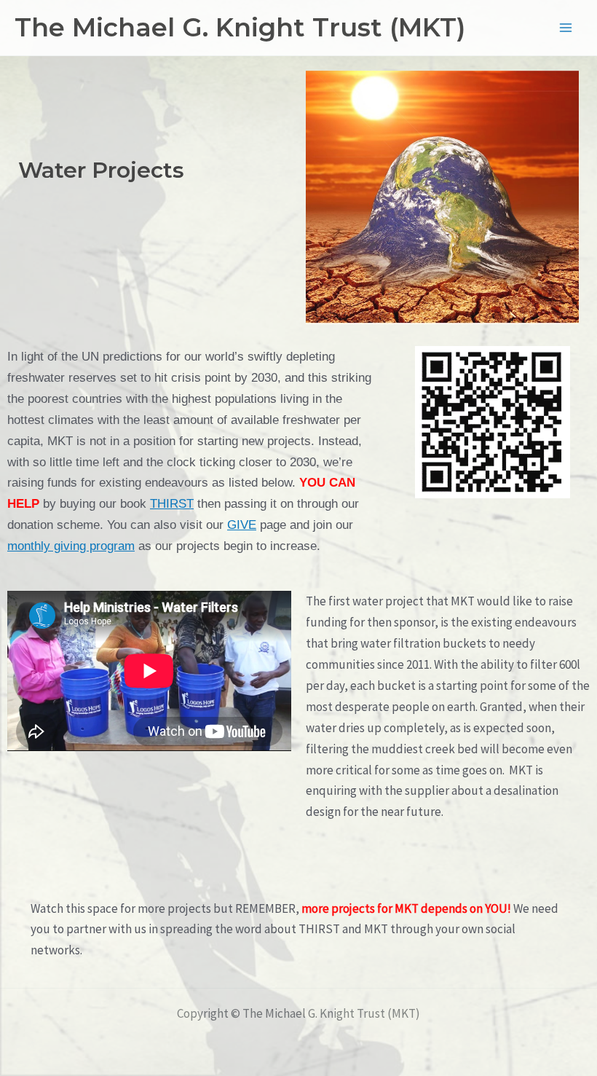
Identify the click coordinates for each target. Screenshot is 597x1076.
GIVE (241, 524)
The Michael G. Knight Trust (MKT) (240, 27)
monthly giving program (71, 545)
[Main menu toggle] (566, 27)
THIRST (172, 503)
